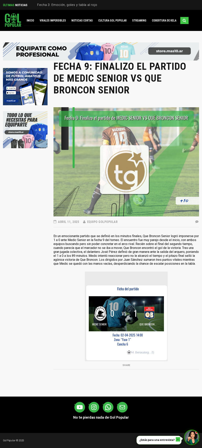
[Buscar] (184, 20)
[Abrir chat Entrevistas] (192, 437)
